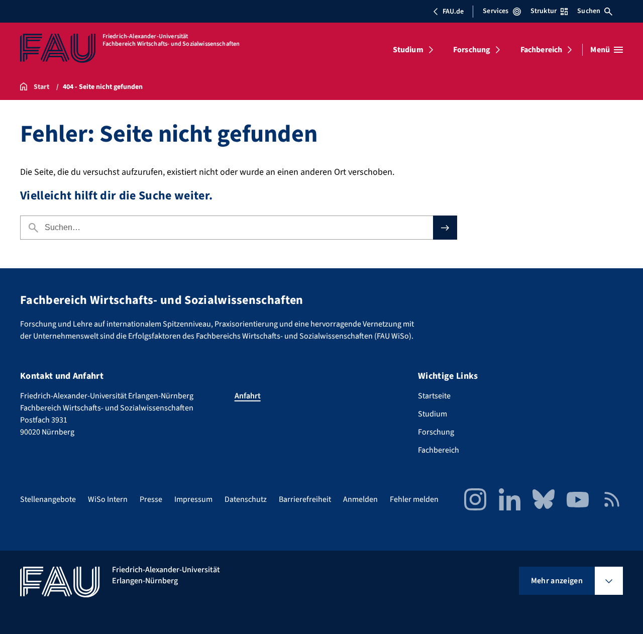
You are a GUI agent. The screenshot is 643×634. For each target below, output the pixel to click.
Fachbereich (541, 49)
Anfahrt (248, 395)
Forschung (471, 49)
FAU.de (453, 12)
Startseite (434, 395)
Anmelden (360, 499)
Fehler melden (414, 499)
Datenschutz (246, 499)
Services (495, 11)
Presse (151, 499)
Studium (408, 49)
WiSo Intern (108, 499)
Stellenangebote (48, 499)
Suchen (588, 11)
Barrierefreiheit (305, 499)
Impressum (193, 499)
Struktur (543, 11)
